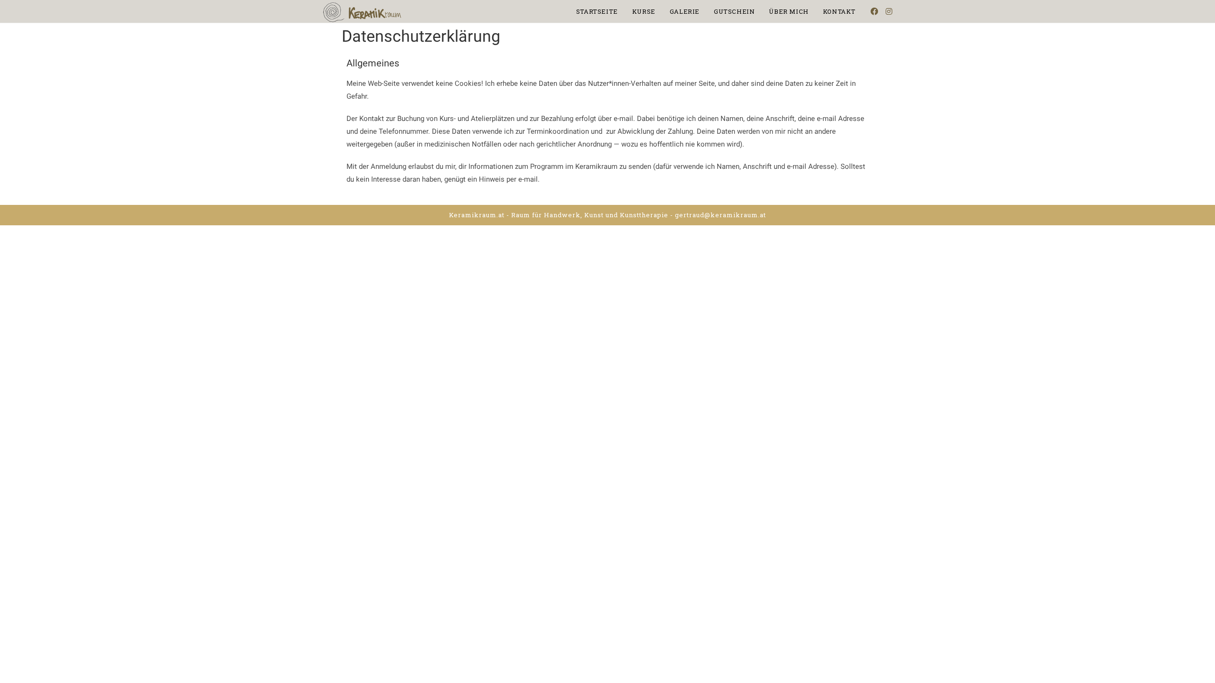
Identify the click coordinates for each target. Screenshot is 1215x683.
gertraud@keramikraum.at (720, 215)
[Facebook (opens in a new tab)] (874, 11)
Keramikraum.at (477, 215)
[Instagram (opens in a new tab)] (889, 11)
